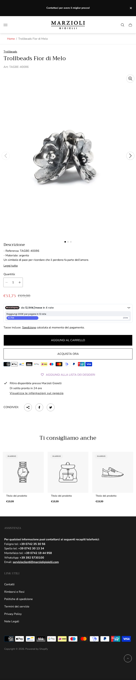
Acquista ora (68, 354)
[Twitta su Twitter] (51, 407)
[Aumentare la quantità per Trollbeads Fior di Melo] (20, 282)
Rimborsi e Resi (14, 592)
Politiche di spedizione (18, 599)
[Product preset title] (23, 472)
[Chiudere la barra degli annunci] (130, 8)
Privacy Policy (13, 614)
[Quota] (28, 407)
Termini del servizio (16, 606)
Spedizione (29, 327)
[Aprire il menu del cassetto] (5, 25)
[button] (65, 242)
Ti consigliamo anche (67, 438)
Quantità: (9, 274)
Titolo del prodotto (16, 495)
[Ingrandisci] (130, 78)
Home (11, 39)
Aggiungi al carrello (68, 340)
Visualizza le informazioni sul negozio (36, 393)
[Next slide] (130, 156)
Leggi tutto (11, 265)
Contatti (9, 584)
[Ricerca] (122, 25)
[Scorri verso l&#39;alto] (128, 658)
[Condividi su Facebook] (39, 407)
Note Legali (11, 621)
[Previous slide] (6, 156)
